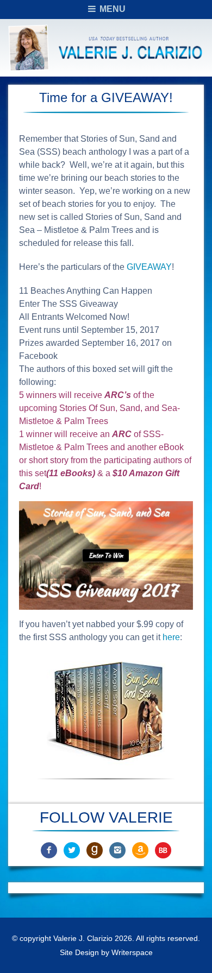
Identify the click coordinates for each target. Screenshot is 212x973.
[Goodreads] (94, 849)
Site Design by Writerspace (106, 952)
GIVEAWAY (149, 266)
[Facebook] (49, 849)
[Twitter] (71, 849)
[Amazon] (140, 849)
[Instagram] (117, 849)
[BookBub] (163, 849)
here (171, 637)
